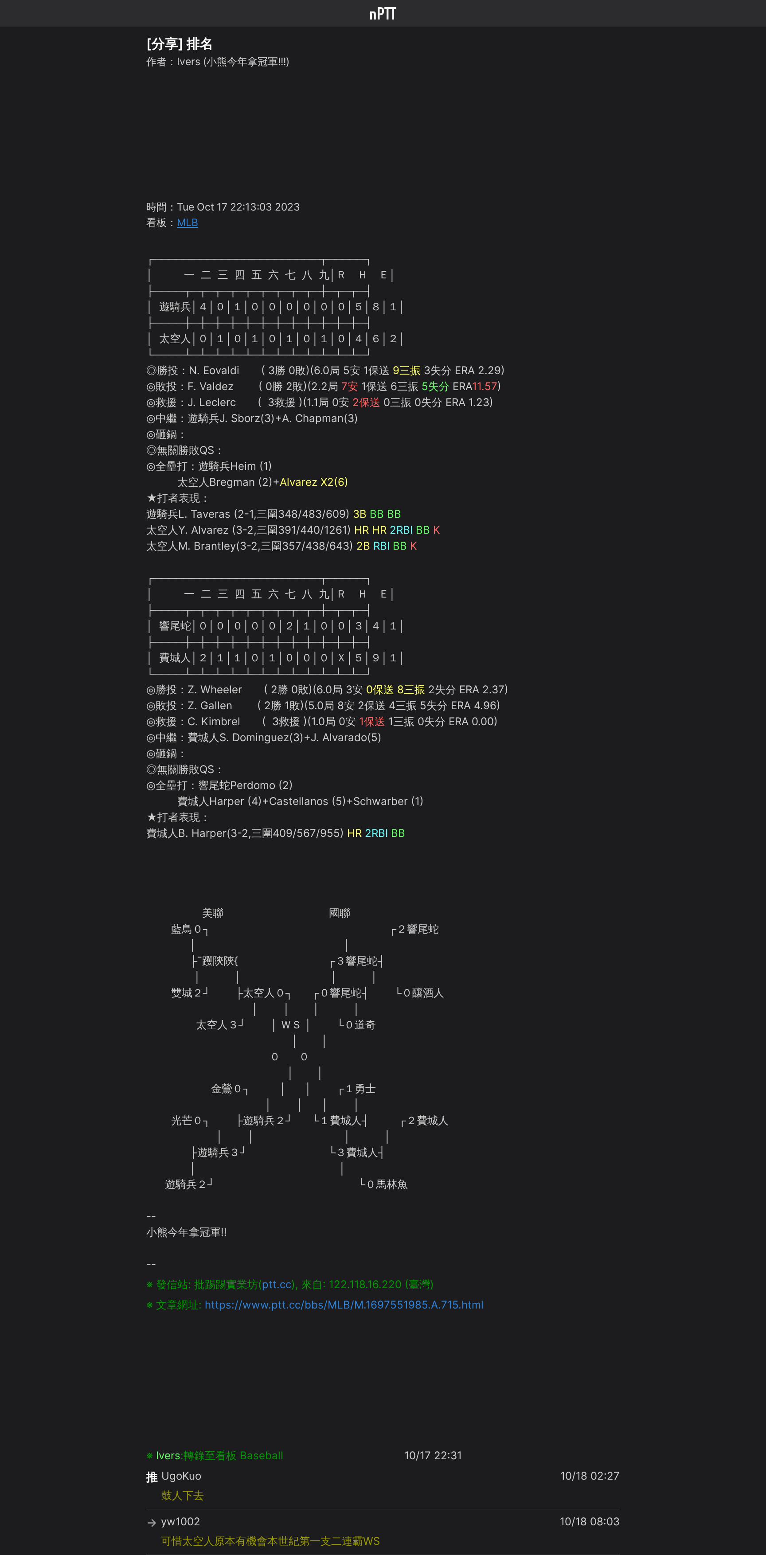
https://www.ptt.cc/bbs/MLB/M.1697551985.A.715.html (344, 1304)
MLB (187, 222)
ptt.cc (276, 1284)
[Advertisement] (383, 132)
